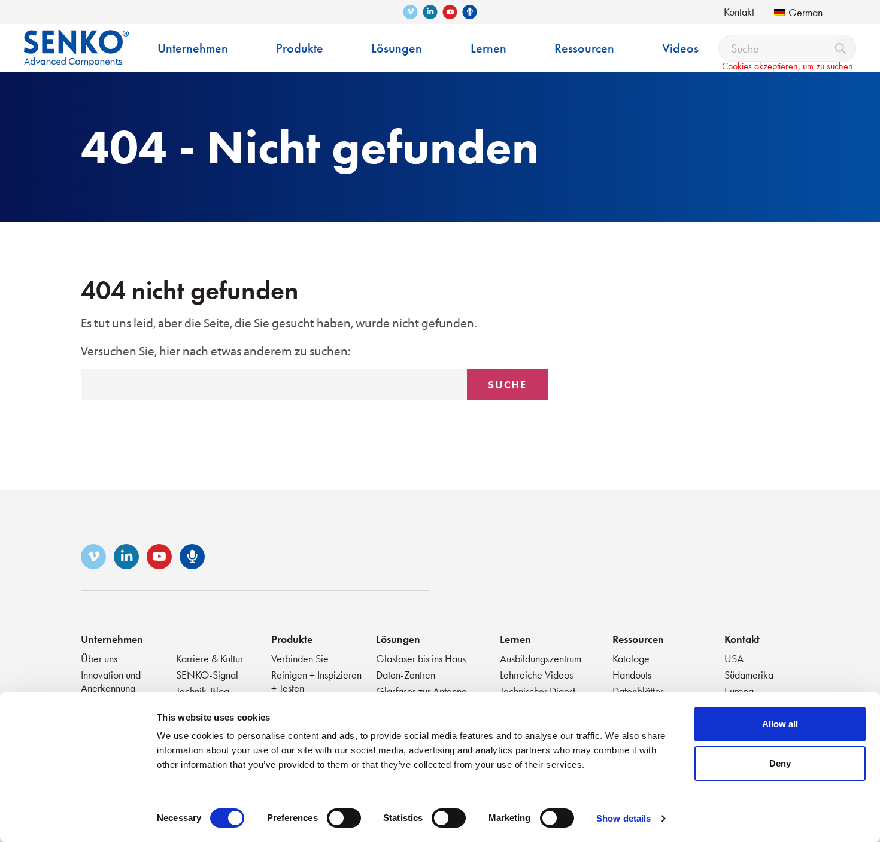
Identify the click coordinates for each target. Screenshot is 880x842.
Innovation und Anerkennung (111, 681)
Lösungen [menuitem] (396, 48)
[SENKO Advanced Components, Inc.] (76, 39)
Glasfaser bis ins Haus (421, 658)
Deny (780, 763)
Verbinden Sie (300, 658)
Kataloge (631, 658)
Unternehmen (112, 639)
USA (734, 658)
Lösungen (398, 639)
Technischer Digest (537, 691)
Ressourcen (638, 639)
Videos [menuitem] (680, 48)
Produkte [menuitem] (299, 48)
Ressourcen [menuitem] (584, 48)
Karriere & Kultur (209, 658)
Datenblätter (637, 691)
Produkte (291, 639)
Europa (739, 691)
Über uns (99, 658)
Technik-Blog (202, 691)
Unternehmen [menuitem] (192, 48)
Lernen (515, 639)
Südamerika (748, 675)
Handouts (631, 675)
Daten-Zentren (405, 675)
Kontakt (739, 12)
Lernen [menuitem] (488, 48)
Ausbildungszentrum (540, 658)
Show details (623, 818)
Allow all (780, 724)
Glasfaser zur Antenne (421, 691)
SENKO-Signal (207, 675)
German (805, 12)
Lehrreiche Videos (536, 675)
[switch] (344, 818)
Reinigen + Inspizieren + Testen (316, 681)
